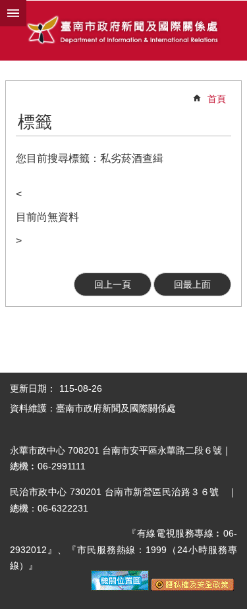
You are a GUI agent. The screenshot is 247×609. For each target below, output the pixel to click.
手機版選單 (13, 13)
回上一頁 (112, 284)
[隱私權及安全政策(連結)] (192, 587)
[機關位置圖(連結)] (120, 587)
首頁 (216, 98)
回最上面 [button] (192, 284)
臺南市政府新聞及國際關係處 (123, 31)
